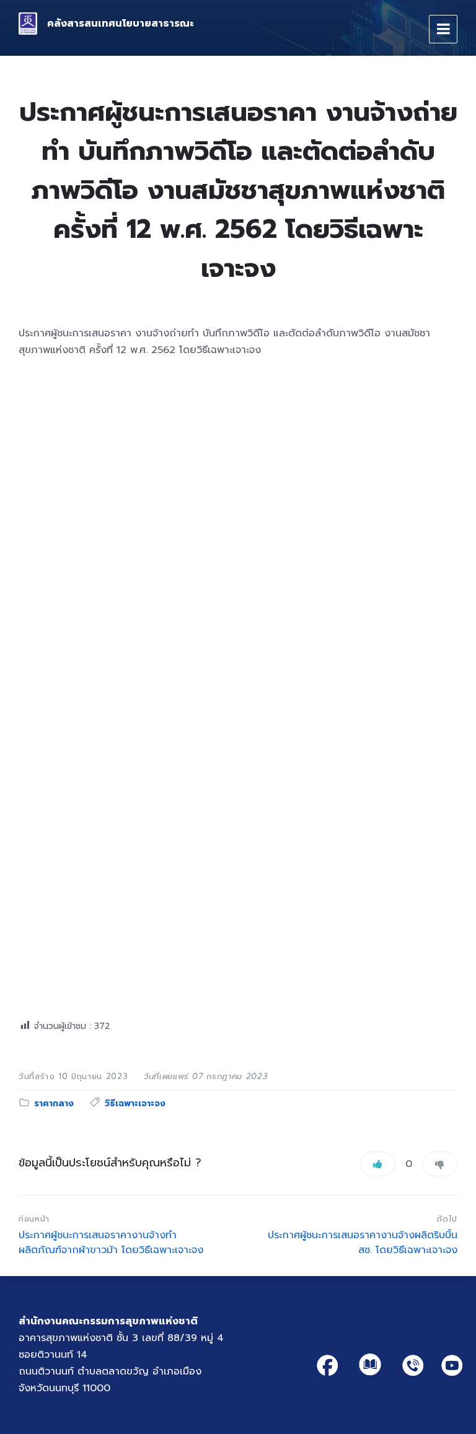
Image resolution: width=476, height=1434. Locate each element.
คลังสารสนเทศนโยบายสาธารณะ (120, 23)
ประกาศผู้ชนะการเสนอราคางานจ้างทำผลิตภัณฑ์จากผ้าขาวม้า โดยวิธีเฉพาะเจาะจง (111, 1242)
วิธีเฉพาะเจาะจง (135, 1103)
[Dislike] (439, 1164)
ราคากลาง (54, 1103)
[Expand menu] (443, 29)
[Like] (377, 1164)
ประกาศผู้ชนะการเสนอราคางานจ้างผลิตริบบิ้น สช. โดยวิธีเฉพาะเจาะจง (362, 1242)
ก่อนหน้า (34, 1219)
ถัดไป (447, 1219)
